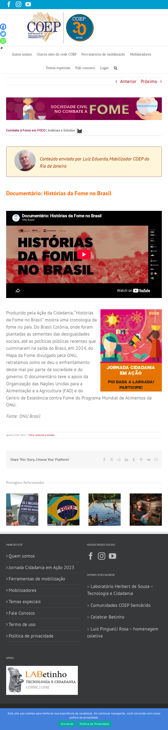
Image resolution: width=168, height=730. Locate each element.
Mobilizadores (22, 590)
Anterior (128, 81)
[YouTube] (112, 556)
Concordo (67, 723)
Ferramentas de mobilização (37, 579)
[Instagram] (101, 556)
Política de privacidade (31, 636)
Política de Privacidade (94, 723)
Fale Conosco (22, 613)
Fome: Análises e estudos (41, 435)
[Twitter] (3, 34)
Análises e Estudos (61, 130)
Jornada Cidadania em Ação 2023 (41, 567)
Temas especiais (25, 601)
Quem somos (22, 556)
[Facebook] (3, 27)
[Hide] (1, 48)
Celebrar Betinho (107, 617)
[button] (115, 66)
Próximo (149, 81)
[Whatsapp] (3, 41)
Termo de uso (22, 624)
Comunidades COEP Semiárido (121, 605)
